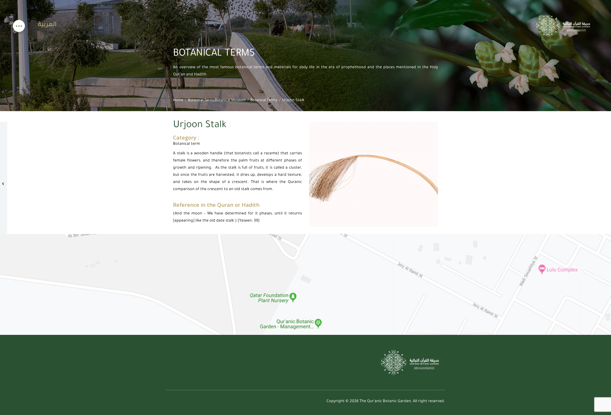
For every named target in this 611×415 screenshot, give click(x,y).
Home (178, 101)
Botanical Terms (263, 101)
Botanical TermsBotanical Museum (217, 101)
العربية (47, 25)
